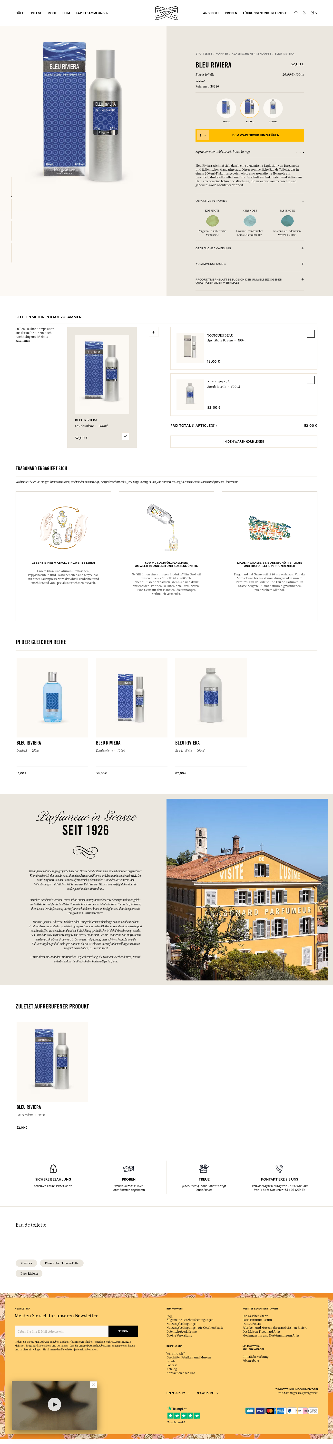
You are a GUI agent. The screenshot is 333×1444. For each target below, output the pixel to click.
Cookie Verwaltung (179, 1335)
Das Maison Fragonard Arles (261, 1331)
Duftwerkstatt (252, 1324)
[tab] (250, 201)
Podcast (171, 1365)
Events (170, 1361)
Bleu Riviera (218, 382)
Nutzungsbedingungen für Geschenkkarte (194, 1327)
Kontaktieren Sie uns (180, 1373)
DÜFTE (20, 13)
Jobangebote (251, 1360)
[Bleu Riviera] (11, 187)
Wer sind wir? (175, 1353)
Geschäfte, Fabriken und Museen (188, 1357)
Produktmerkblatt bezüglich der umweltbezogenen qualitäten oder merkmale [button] (239, 281)
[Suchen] (296, 13)
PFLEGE (36, 13)
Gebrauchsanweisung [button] (213, 248)
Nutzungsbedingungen (181, 1324)
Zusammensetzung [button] (211, 264)
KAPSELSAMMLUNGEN (92, 13)
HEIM (66, 13)
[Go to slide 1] (296, 152)
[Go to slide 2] (300, 152)
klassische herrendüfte (61, 1263)
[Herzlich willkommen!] (166, 12)
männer (26, 1263)
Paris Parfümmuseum (257, 1320)
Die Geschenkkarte (255, 1316)
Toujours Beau (220, 335)
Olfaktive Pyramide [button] (211, 201)
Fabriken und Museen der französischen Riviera (275, 1327)
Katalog (171, 1369)
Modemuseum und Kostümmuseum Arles (271, 1335)
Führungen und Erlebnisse (265, 13)
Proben (231, 13)
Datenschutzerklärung (181, 1331)
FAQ (169, 1316)
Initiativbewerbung (255, 1356)
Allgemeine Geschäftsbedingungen (190, 1320)
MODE (52, 13)
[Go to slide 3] (303, 152)
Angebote (211, 13)
